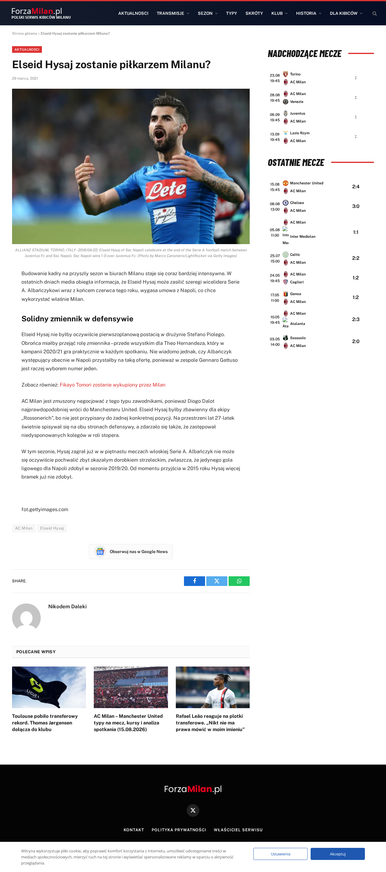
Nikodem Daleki (67, 606)
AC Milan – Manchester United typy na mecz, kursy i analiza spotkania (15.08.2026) (128, 722)
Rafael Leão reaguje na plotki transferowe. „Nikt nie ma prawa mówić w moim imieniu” (210, 722)
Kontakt (134, 830)
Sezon (205, 13)
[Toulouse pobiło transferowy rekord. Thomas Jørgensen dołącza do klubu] (49, 687)
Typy (231, 13)
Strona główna (24, 33)
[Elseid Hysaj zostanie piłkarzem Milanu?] (131, 166)
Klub (277, 13)
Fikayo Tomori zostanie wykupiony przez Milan (113, 385)
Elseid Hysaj (52, 528)
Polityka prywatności (179, 830)
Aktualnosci (133, 13)
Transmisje (170, 13)
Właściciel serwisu (238, 830)
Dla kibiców (343, 13)
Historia (306, 13)
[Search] (374, 13)
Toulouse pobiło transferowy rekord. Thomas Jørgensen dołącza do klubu (45, 722)
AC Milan (24, 528)
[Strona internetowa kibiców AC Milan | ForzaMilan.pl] (41, 13)
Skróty (254, 13)
